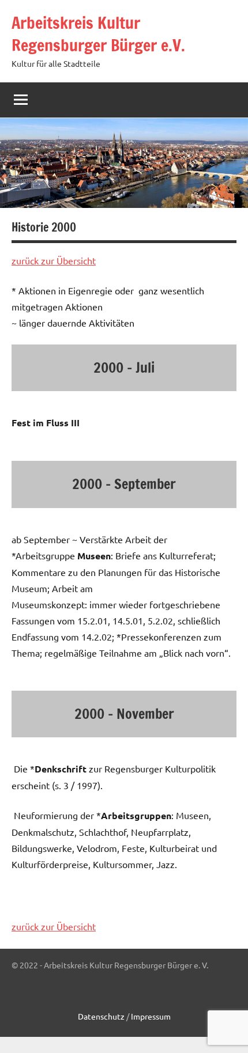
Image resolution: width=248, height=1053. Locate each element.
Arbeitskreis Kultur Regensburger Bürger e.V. (98, 34)
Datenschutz (102, 1016)
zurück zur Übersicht (54, 260)
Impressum (151, 1016)
